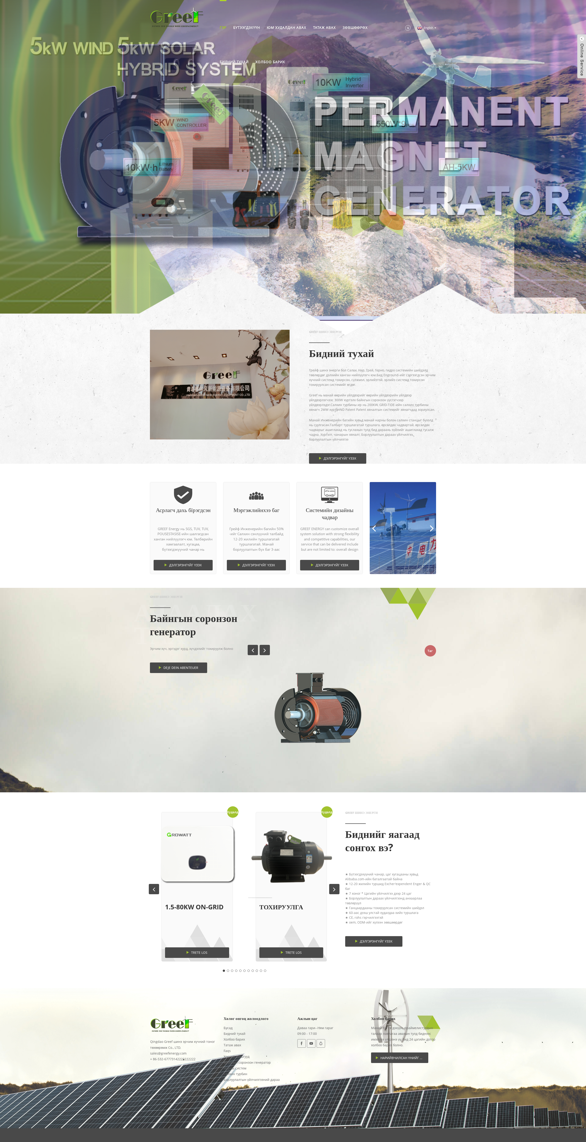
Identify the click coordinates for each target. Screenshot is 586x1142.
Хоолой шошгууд (237, 1056)
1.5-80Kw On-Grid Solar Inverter (194, 907)
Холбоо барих (270, 62)
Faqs (227, 1051)
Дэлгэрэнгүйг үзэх (340, 458)
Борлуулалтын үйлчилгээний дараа (252, 1079)
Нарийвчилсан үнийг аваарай (404, 1058)
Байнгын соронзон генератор (247, 1062)
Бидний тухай (234, 62)
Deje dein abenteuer (180, 667)
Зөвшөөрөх (355, 27)
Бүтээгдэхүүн (246, 27)
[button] (22, 160)
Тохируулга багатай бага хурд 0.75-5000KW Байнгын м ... (288, 907)
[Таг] (342, 708)
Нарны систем (235, 1068)
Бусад (228, 1028)
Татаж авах (324, 27)
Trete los (199, 952)
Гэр (223, 27)
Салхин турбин (235, 1074)
